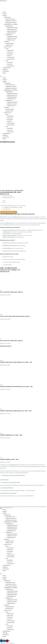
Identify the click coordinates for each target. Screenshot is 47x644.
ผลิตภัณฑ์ (4, 15)
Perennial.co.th (3, 1)
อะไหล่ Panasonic (10, 66)
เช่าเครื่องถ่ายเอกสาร (6, 67)
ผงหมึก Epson (10, 54)
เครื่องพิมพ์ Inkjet (9, 26)
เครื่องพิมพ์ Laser (9, 34)
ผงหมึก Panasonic (11, 57)
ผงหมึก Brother (10, 50)
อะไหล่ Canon (9, 64)
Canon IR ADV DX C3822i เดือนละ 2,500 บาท (11, 341)
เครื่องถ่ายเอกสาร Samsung (11, 22)
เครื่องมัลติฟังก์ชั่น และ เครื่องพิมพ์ (10, 24)
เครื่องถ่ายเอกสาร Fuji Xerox (11, 20)
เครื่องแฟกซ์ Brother (10, 43)
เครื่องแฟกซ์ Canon (9, 45)
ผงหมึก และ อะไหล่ (7, 47)
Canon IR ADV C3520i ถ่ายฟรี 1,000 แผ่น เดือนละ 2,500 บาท (15, 316)
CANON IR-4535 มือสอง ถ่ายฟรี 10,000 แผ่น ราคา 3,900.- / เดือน (16, 362)
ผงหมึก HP (9, 55)
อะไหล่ (7, 60)
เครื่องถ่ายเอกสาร (7, 17)
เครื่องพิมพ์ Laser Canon (12, 38)
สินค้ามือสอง (5, 69)
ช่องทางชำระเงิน (6, 71)
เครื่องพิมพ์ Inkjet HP (11, 33)
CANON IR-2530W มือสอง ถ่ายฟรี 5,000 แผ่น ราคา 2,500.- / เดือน (16, 386)
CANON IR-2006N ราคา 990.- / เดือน (9, 459)
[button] (23, 76)
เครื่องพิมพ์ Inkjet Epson (12, 31)
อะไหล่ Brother (10, 62)
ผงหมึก (7, 48)
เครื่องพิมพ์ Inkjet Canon (12, 29)
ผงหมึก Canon (10, 52)
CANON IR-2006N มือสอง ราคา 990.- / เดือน (11, 435)
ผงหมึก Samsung (10, 59)
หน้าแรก (4, 12)
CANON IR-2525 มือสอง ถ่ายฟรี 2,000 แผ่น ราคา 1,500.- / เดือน (16, 411)
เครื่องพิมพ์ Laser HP (11, 40)
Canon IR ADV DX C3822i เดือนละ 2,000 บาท (11, 292)
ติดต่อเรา (4, 73)
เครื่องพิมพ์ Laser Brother (12, 36)
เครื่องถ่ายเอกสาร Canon (10, 19)
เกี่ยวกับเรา (5, 14)
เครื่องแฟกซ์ (6, 41)
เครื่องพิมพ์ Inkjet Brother (12, 27)
